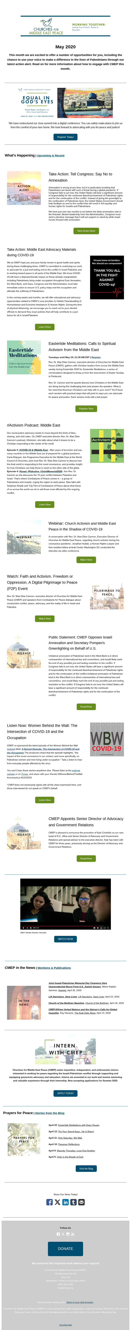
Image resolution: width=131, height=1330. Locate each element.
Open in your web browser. (80, 1302)
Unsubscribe (65, 1325)
